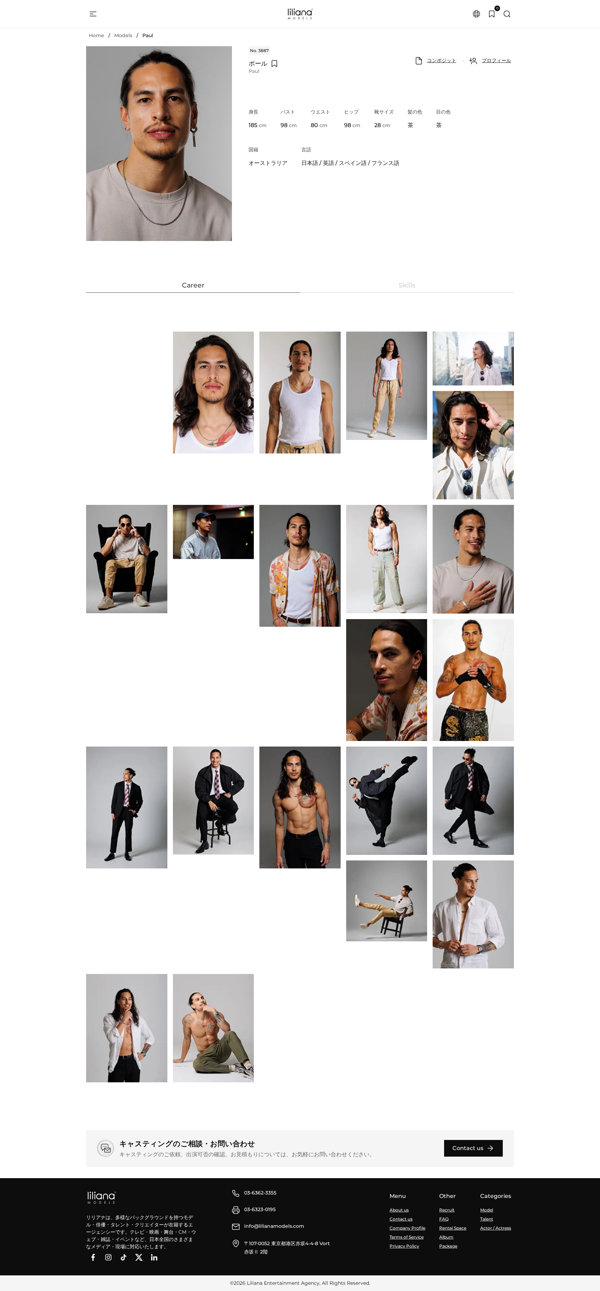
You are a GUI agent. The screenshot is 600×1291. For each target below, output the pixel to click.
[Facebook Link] (93, 1257)
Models (123, 35)
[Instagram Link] (108, 1257)
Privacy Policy (404, 1246)
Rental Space (452, 1228)
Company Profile (407, 1228)
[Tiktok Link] (124, 1257)
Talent (486, 1219)
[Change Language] (476, 14)
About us (399, 1210)
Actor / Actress (495, 1228)
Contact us (401, 1219)
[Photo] (213, 392)
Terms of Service (407, 1237)
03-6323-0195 (260, 1209)
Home (96, 35)
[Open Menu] (93, 14)
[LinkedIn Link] (154, 1257)
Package (448, 1246)
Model (486, 1210)
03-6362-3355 (260, 1193)
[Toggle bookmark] (274, 63)
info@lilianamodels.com (274, 1226)
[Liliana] (300, 14)
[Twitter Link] (139, 1257)
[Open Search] (507, 14)
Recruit (447, 1210)
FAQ (444, 1219)
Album (446, 1237)
